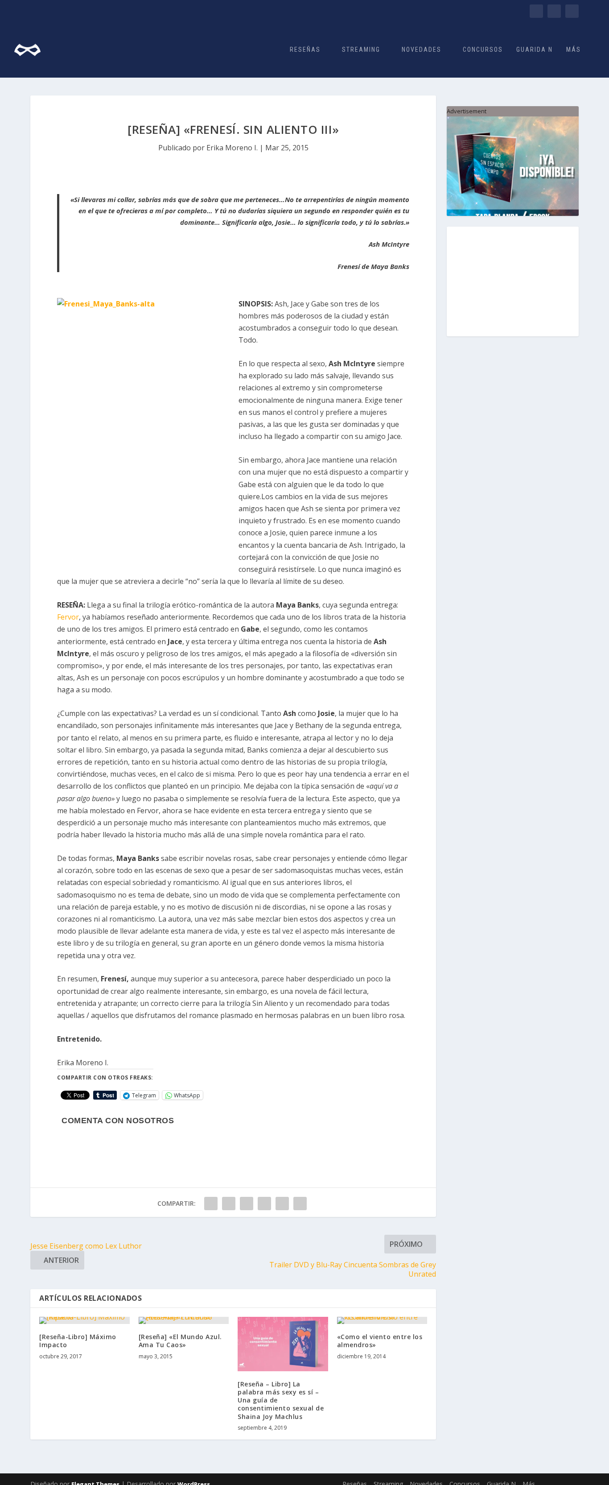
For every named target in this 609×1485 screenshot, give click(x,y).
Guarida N (534, 49)
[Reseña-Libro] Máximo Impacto (77, 1340)
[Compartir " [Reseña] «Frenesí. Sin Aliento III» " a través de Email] (300, 1203)
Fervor (68, 617)
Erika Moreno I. (232, 148)
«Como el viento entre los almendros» (380, 1340)
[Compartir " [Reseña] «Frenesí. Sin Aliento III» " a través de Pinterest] (264, 1203)
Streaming (361, 49)
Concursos (483, 49)
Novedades (421, 49)
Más (573, 49)
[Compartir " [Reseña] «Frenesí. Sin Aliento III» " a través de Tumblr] (246, 1203)
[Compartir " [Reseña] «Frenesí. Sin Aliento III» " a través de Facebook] (211, 1203)
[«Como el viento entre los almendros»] (382, 1320)
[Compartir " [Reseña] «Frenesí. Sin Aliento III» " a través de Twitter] (229, 1203)
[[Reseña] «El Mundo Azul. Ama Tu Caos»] (184, 1320)
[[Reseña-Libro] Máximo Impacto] (84, 1320)
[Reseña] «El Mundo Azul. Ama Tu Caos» (180, 1340)
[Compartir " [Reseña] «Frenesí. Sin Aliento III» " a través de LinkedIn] (282, 1203)
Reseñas (305, 49)
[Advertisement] (513, 281)
